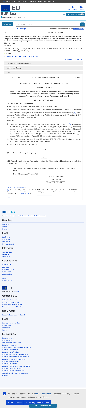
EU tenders (5, 267)
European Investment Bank (10, 361)
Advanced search (78, 29)
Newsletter (5, 254)
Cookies (4, 330)
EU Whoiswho (6, 272)
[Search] (82, 24)
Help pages (5, 224)
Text (8, 72)
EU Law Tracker (7, 281)
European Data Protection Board (12, 368)
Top (8, 198)
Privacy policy (6, 325)
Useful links (6, 257)
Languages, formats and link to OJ (19, 63)
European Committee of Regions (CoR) (14, 359)
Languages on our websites (11, 323)
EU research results (8, 269)
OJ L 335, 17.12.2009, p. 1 (18, 187)
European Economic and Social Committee (15, 357)
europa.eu (17, 291)
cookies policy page (43, 394)
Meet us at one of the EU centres (12, 307)
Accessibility (6, 242)
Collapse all (78, 60)
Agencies (5, 375)
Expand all (69, 60)
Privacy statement (8, 244)
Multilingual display (14, 68)
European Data (7, 265)
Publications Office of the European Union (33, 216)
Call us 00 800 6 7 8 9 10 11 (10, 300)
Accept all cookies (15, 403)
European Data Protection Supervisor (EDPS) (16, 366)
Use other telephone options (11, 302)
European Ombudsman (9, 364)
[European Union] (7, 288)
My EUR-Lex (72, 9)
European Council (7, 340)
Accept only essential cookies (37, 403)
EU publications (7, 274)
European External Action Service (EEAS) (15, 354)
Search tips (22, 29)
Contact (4, 226)
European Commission (9, 345)
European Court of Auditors (10, 352)
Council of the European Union (11, 343)
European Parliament (8, 338)
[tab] (43, 63)
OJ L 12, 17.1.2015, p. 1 (23, 193)
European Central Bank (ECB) (11, 350)
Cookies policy (6, 239)
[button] (43, 406)
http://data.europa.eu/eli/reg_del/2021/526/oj (23, 56)
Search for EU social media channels (13, 315)
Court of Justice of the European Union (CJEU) (16, 347)
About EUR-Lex (7, 252)
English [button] (81, 9)
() (75, 113)
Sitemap (5, 229)
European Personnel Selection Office (13, 371)
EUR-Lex (8, 14)
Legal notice (6, 237)
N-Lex (4, 278)
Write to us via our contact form (12, 304)
